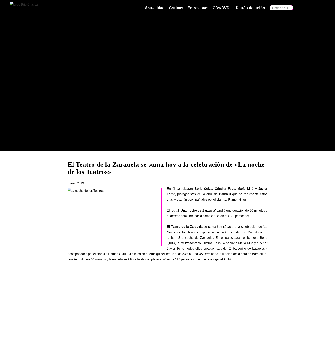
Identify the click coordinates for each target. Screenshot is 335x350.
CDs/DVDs (222, 8)
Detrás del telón (250, 8)
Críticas (176, 8)
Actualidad (155, 8)
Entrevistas (197, 8)
